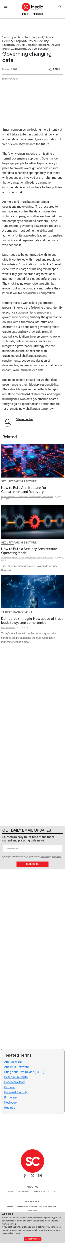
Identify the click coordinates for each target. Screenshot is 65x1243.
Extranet (9, 1087)
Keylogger (11, 1102)
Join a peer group (50, 1206)
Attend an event (37, 1206)
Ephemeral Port (14, 1082)
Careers (46, 1191)
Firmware (10, 1097)
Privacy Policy (56, 857)
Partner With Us (33, 1210)
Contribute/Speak (22, 1206)
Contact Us (36, 1191)
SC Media (11, 1191)
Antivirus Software (16, 1067)
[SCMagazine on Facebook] (25, 1176)
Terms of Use (44, 857)
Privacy (55, 1191)
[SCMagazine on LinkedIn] (40, 1176)
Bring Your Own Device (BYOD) (24, 1072)
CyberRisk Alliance (23, 1191)
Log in (25, 14)
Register (38, 14)
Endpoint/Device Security (31, 41)
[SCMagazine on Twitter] (32, 1176)
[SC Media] (32, 7)
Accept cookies (32, 1239)
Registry (9, 1107)
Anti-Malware (13, 1061)
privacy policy (48, 1230)
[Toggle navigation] (6, 6)
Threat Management (16, 612)
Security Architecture (16, 37)
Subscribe (32, 864)
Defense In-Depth (16, 1077)
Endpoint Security (16, 1092)
